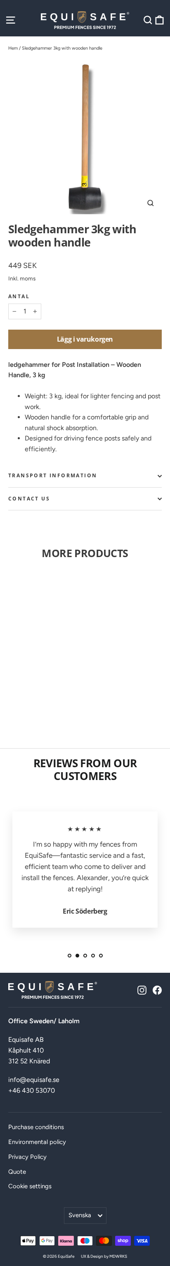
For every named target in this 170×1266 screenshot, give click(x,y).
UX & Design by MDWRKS (104, 1256)
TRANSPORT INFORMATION (52, 475)
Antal (19, 296)
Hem (13, 48)
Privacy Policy (27, 1157)
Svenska (79, 1215)
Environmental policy (37, 1142)
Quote (17, 1171)
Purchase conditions (36, 1127)
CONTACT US (29, 498)
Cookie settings (30, 1186)
